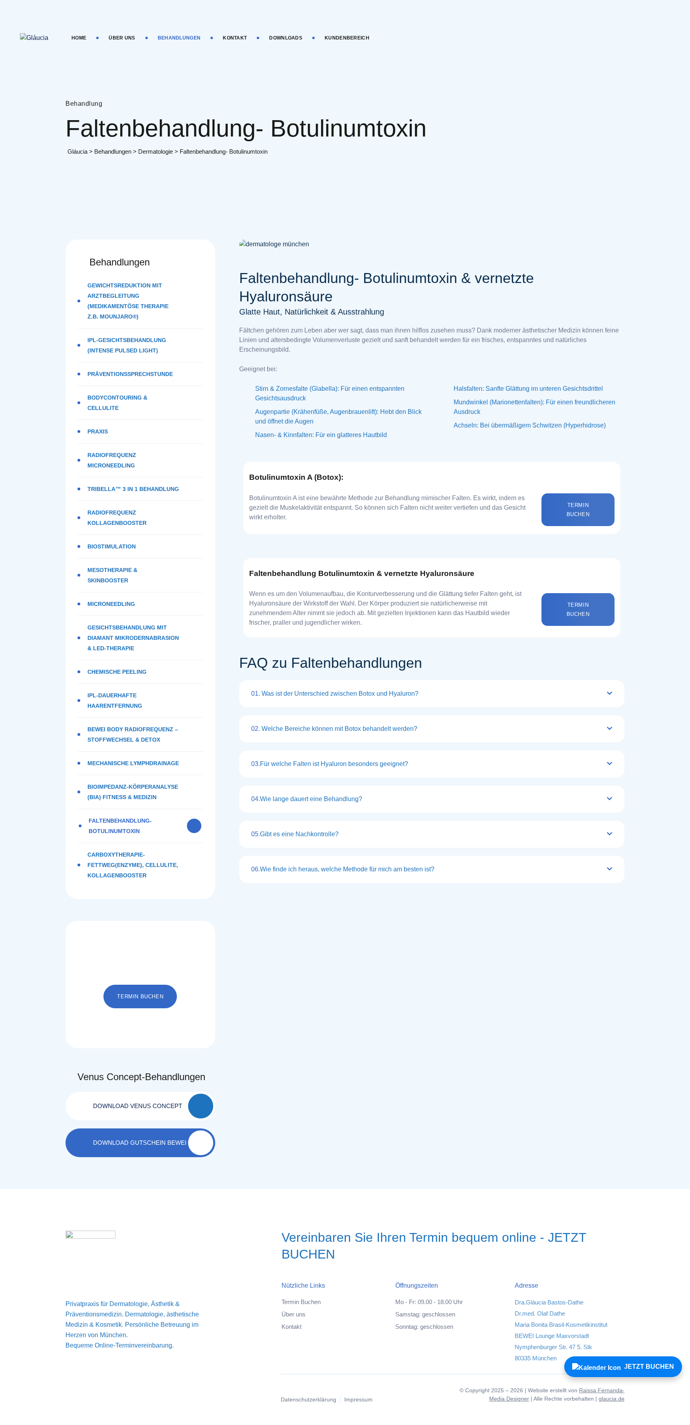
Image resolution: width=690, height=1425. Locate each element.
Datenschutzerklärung (308, 1399)
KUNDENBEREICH (347, 38)
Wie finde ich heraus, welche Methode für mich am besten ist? (342, 869)
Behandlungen (179, 38)
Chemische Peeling (117, 672)
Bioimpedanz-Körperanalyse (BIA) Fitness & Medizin (132, 792)
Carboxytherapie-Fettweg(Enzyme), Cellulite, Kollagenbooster (132, 865)
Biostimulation (111, 546)
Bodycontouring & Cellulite (117, 402)
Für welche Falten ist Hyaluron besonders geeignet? (329, 763)
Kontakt (235, 38)
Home (78, 38)
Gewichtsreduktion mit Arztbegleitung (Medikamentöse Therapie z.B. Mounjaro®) (128, 301)
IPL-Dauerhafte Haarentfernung (114, 700)
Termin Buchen (301, 1301)
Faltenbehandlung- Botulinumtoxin (120, 825)
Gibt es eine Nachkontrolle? (295, 834)
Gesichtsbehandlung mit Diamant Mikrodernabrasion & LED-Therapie (133, 637)
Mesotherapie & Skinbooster (112, 575)
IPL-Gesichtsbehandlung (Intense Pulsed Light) (126, 345)
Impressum (358, 1399)
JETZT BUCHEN (649, 1366)
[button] (578, 509)
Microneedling (111, 604)
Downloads (285, 38)
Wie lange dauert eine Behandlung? (306, 799)
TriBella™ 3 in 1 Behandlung (133, 489)
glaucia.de (612, 1398)
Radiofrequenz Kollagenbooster (117, 517)
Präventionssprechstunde (130, 374)
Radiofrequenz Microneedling (111, 460)
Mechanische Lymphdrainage (133, 763)
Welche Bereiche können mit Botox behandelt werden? (334, 728)
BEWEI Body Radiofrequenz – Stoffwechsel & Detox (132, 734)
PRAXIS (97, 431)
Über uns (122, 38)
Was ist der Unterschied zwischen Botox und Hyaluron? (334, 693)
